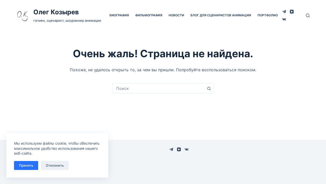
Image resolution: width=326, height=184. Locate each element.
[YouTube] (292, 12)
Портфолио (267, 15)
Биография (119, 15)
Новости (176, 15)
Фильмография (148, 15)
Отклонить (55, 165)
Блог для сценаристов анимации (221, 15)
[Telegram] (284, 12)
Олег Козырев (56, 12)
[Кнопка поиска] (209, 88)
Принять (26, 165)
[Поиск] (308, 15)
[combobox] (158, 88)
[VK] (284, 19)
